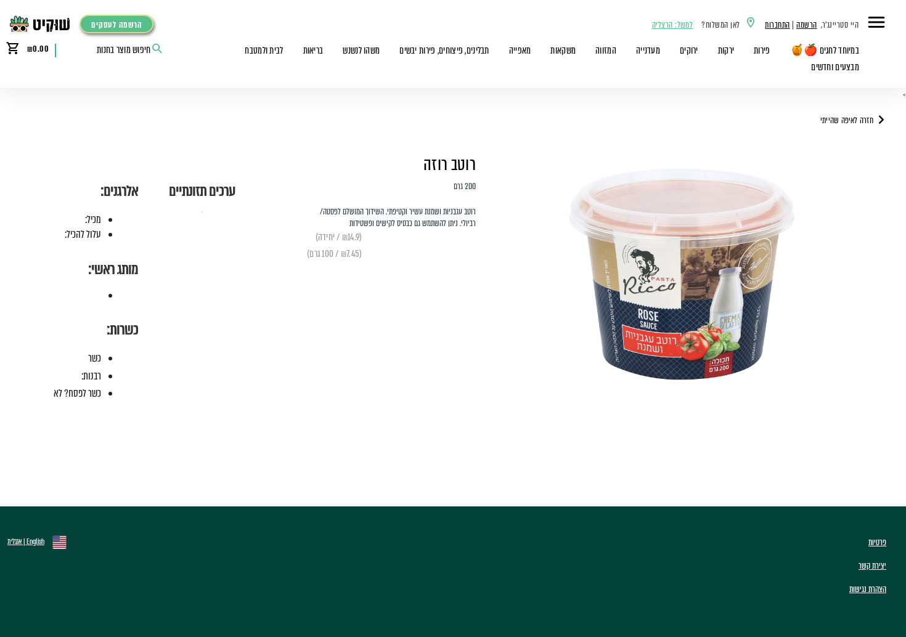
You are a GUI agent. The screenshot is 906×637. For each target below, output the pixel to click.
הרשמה (806, 25)
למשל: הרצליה (672, 25)
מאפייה (520, 50)
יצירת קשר (872, 566)
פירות (762, 50)
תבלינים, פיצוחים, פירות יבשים (444, 50)
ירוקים (689, 50)
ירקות (726, 50)
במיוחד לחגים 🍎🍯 (824, 50)
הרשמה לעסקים (116, 25)
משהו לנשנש (361, 50)
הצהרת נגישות (867, 589)
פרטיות (877, 542)
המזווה (605, 50)
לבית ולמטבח (264, 50)
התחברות (777, 25)
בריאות (313, 50)
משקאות (563, 50)
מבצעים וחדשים (835, 67)
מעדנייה (648, 50)
